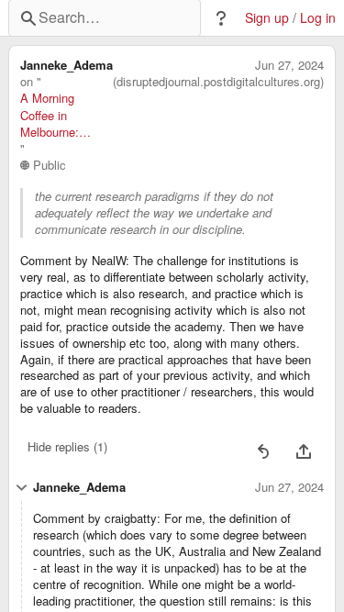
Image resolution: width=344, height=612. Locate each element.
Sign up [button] (267, 18)
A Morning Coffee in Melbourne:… (55, 114)
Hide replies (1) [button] (67, 446)
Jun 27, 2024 (289, 65)
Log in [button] (318, 18)
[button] (221, 18)
